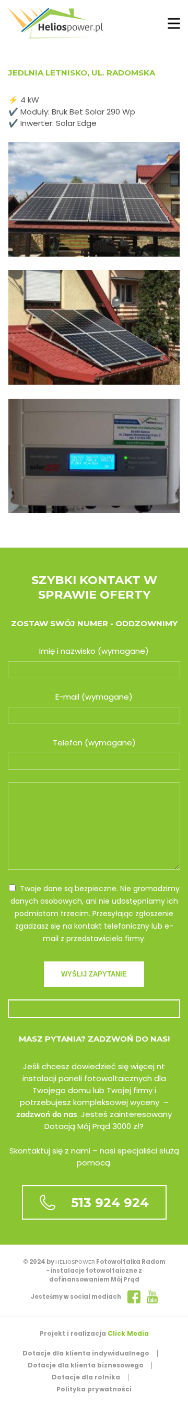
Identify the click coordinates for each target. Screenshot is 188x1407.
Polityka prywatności (94, 1389)
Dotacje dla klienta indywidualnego (85, 1353)
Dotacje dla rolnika (86, 1377)
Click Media (128, 1333)
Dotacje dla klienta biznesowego (86, 1365)
